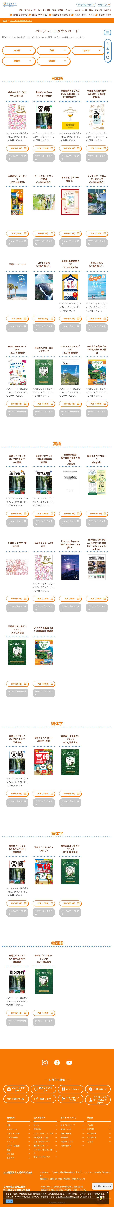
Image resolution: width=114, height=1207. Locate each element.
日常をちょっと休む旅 (61, 14)
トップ (36, 1125)
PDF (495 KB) (96, 513)
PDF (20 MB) (69, 318)
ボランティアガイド (42, 1156)
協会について (65, 1129)
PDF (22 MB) (69, 233)
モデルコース (12, 1129)
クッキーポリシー (70, 1196)
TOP (5, 20)
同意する (9, 1201)
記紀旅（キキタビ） (40, 14)
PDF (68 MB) (96, 318)
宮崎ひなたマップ (20, 14)
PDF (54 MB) (69, 148)
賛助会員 (64, 1137)
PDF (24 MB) (96, 598)
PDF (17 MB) (43, 903)
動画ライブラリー (41, 1145)
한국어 (90, 1141)
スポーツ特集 (12, 1137)
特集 (8, 1125)
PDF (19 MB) (16, 403)
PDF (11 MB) (69, 513)
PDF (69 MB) (96, 403)
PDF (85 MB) (43, 403)
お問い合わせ (65, 1145)
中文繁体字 (91, 1137)
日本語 (90, 1125)
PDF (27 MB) (43, 148)
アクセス (10, 1153)
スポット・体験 (13, 1133)
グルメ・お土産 (13, 1145)
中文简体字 (91, 1133)
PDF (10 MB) (16, 598)
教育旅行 (37, 1129)
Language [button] (102, 4)
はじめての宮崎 (105, 14)
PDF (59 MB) (43, 513)
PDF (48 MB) (16, 148)
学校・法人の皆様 (85, 4)
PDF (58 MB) (96, 233)
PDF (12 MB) (96, 148)
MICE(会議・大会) (41, 1137)
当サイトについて (67, 1125)
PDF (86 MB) (16, 683)
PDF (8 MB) (17, 233)
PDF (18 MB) (43, 793)
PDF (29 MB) (16, 513)
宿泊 (8, 1149)
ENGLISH (91, 1129)
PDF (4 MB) (17, 318)
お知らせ (10, 1158)
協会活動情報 (65, 1133)
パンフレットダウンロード (21, 20)
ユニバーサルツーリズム (84, 14)
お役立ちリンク (66, 1141)
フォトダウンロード (42, 1141)
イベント (10, 1141)
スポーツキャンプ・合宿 (44, 1133)
